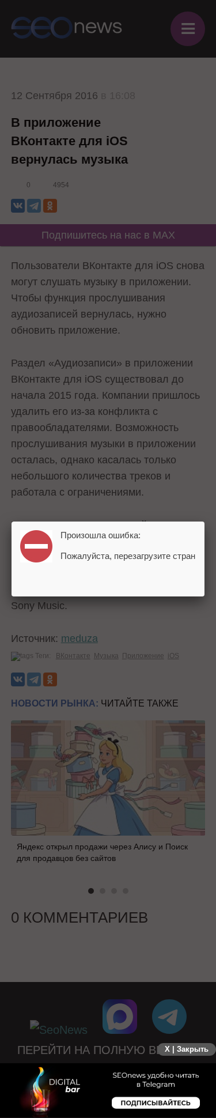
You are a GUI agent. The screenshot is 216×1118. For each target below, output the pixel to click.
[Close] (204, 521)
